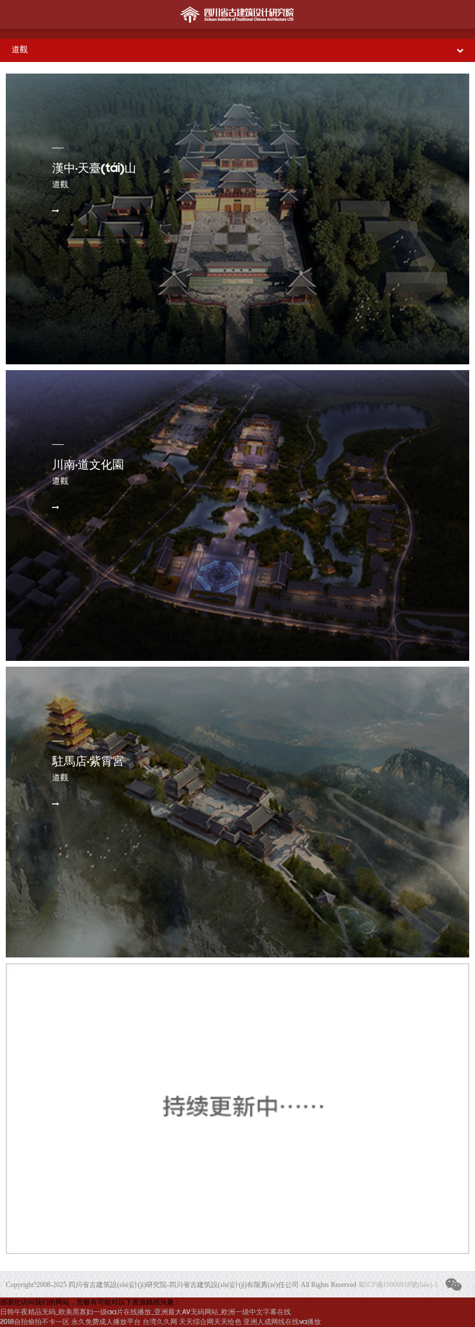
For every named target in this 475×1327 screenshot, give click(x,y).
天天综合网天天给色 (210, 1322)
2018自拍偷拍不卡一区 (35, 1322)
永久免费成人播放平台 (106, 1322)
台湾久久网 (159, 1322)
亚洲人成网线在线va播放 (282, 1322)
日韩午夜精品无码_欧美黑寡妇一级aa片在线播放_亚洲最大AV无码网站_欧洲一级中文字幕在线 (145, 1312)
